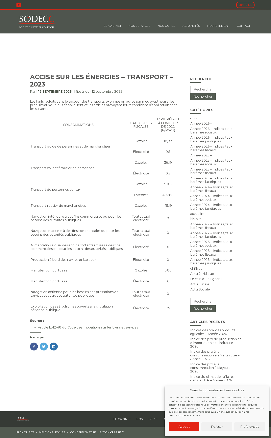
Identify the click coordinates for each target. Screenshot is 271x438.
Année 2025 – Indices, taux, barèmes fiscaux (211, 171)
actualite (197, 214)
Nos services (147, 419)
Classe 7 (117, 432)
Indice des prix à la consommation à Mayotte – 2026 (211, 367)
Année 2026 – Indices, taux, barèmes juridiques (211, 139)
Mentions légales (52, 432)
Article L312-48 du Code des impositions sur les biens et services (88, 327)
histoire (196, 219)
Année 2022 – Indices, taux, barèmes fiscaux (211, 226)
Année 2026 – (201, 123)
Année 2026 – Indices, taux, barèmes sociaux (211, 130)
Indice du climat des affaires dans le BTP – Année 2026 (212, 378)
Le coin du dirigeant (206, 279)
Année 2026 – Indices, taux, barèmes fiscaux (211, 148)
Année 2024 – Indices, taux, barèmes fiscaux (211, 189)
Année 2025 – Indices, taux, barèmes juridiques (211, 180)
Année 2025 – (201, 155)
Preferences (249, 426)
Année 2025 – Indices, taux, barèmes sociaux (211, 162)
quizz (194, 118)
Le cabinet (112, 26)
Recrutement (218, 26)
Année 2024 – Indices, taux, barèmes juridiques (211, 206)
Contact (243, 26)
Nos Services (139, 26)
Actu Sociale (200, 289)
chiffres (196, 268)
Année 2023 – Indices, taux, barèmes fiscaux (211, 252)
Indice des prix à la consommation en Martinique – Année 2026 (214, 355)
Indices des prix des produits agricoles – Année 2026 (212, 332)
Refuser (217, 426)
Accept (184, 426)
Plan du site (25, 432)
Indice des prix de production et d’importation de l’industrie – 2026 (215, 342)
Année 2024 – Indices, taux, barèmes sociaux (211, 197)
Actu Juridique (202, 274)
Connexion (245, 5)
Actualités (191, 26)
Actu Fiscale (199, 284)
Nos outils (166, 26)
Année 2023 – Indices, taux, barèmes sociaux (211, 243)
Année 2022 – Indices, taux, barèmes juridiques (211, 235)
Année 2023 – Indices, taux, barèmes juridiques (211, 261)
